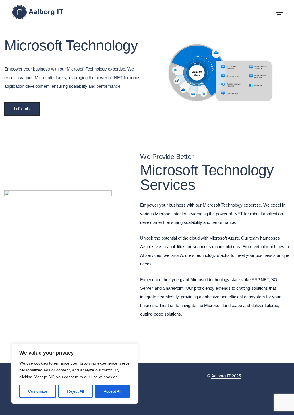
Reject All (75, 391)
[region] (74, 373)
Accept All (112, 391)
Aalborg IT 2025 (226, 375)
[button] (22, 109)
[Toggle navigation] (279, 13)
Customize (37, 391)
